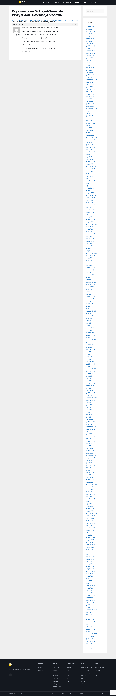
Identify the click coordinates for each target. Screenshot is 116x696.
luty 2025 (89, 70)
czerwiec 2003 (90, 622)
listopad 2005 (90, 595)
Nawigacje (55, 678)
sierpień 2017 (90, 287)
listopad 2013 (90, 395)
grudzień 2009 (90, 508)
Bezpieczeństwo (99, 667)
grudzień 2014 (90, 364)
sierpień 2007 (90, 576)
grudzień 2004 (90, 605)
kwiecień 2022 (90, 152)
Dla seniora (55, 675)
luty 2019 (89, 243)
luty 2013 (89, 417)
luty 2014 (89, 388)
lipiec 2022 (89, 145)
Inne (84, 2)
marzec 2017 (90, 299)
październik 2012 (91, 426)
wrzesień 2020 (90, 198)
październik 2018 (91, 253)
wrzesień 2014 (90, 371)
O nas (53, 693)
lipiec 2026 (89, 29)
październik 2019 (91, 224)
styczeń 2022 (90, 159)
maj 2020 (89, 207)
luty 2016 (89, 330)
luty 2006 (89, 590)
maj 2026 (89, 34)
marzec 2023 (90, 125)
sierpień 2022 (90, 142)
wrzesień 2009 (90, 516)
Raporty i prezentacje (86, 667)
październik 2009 (91, 513)
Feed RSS (80, 693)
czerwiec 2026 (90, 31)
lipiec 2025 (89, 58)
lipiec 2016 (89, 318)
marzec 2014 (90, 385)
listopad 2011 (90, 453)
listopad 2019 (90, 222)
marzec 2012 (90, 443)
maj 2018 (89, 265)
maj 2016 (89, 323)
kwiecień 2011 (90, 470)
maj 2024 (89, 92)
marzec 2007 (90, 583)
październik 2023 (91, 108)
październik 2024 (91, 80)
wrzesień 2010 (90, 487)
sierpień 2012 (90, 431)
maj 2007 (89, 581)
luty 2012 (89, 446)
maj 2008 (89, 554)
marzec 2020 (90, 212)
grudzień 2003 (90, 619)
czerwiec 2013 (90, 407)
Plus (68, 675)
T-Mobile (69, 673)
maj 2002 (89, 643)
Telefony (55, 670)
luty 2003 (89, 626)
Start (42, 2)
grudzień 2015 (90, 335)
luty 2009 (89, 532)
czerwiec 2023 (90, 118)
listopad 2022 (90, 135)
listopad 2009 (90, 511)
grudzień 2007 (90, 566)
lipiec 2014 (89, 376)
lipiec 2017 (89, 289)
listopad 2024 (90, 77)
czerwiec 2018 (90, 263)
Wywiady (83, 675)
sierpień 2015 (90, 345)
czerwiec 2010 (90, 494)
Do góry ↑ (104, 693)
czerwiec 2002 (90, 641)
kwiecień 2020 (90, 210)
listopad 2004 (90, 607)
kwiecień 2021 (90, 181)
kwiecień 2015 (90, 354)
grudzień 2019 (90, 219)
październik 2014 (91, 369)
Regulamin (70, 693)
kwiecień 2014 (90, 383)
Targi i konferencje (85, 673)
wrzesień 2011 (90, 458)
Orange (69, 667)
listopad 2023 (90, 106)
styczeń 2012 (90, 448)
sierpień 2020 (90, 200)
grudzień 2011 (90, 451)
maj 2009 (89, 525)
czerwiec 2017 (90, 292)
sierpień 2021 (90, 171)
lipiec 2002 (89, 639)
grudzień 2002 (90, 629)
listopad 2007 (90, 569)
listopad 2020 (90, 193)
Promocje (40, 667)
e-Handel (83, 681)
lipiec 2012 (89, 434)
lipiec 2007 (89, 578)
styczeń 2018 (90, 275)
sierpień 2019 (90, 229)
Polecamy (40, 670)
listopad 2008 (90, 540)
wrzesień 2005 (90, 600)
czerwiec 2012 (90, 436)
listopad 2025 (90, 48)
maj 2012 (89, 438)
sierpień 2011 (90, 460)
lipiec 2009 (89, 520)
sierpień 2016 (90, 316)
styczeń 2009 (90, 535)
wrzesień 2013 (90, 400)
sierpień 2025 (90, 55)
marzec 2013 (90, 414)
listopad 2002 (90, 631)
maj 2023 (89, 120)
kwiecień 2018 (90, 267)
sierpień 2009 (90, 518)
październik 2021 (91, 166)
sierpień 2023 (90, 113)
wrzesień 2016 (90, 313)
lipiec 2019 (89, 231)
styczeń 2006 (90, 593)
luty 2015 (89, 359)
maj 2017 (89, 294)
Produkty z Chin (57, 686)
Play (68, 670)
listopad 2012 (90, 424)
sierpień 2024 (90, 84)
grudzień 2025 (90, 46)
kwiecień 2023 (90, 123)
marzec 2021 (90, 183)
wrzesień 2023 (90, 111)
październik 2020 (91, 195)
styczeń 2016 (90, 332)
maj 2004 (89, 614)
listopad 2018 (90, 251)
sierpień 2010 (90, 489)
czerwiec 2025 (90, 60)
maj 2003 (89, 624)
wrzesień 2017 (90, 284)
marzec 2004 (90, 617)
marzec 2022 (90, 154)
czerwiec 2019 (90, 234)
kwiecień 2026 (90, 36)
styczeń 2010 (90, 506)
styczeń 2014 (90, 390)
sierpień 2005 (90, 602)
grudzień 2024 (90, 75)
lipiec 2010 (89, 491)
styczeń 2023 (90, 130)
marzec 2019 (90, 241)
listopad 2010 (90, 482)
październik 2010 (91, 484)
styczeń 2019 (90, 246)
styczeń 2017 (90, 304)
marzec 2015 (90, 357)
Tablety (54, 673)
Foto (96, 675)
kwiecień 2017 (90, 296)
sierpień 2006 (90, 588)
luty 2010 (89, 504)
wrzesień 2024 (90, 82)
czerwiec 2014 (90, 378)
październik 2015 (91, 340)
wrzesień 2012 (90, 429)
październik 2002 (91, 634)
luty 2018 (89, 272)
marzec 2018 (90, 270)
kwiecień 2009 (90, 528)
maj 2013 (89, 410)
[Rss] (10, 674)
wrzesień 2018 (90, 255)
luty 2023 (89, 128)
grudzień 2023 (90, 104)
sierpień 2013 (90, 402)
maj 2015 (89, 352)
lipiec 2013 (89, 405)
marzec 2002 (90, 646)
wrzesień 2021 (90, 169)
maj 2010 (89, 496)
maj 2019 (89, 236)
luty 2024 (89, 99)
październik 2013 (91, 398)
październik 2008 (91, 542)
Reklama (83, 684)
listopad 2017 (90, 279)
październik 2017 (91, 282)
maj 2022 (89, 149)
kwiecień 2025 (90, 65)
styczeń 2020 (90, 217)
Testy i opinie (56, 667)
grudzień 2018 (90, 248)
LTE (68, 681)
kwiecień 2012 (90, 441)
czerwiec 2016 (90, 320)
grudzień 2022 (90, 133)
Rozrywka (97, 670)
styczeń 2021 (90, 188)
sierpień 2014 (90, 373)
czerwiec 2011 (90, 465)
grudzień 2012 (90, 422)
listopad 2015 (90, 337)
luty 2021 (89, 186)
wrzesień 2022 (90, 140)
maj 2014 (89, 381)
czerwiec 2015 (90, 349)
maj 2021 (89, 178)
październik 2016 (91, 311)
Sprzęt (57, 2)
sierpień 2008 (90, 547)
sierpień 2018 (90, 258)
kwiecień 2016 (90, 325)
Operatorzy (67, 2)
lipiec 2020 (89, 202)
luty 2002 (89, 648)
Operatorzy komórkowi (37, 20)
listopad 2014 (90, 366)
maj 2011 (88, 467)
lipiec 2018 (89, 260)
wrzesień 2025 (90, 53)
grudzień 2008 (90, 537)
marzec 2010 (90, 501)
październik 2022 (91, 137)
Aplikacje (97, 673)
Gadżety (55, 684)
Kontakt (59, 693)
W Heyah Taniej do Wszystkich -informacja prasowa (61, 20)
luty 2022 (89, 157)
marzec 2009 (90, 530)
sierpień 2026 (90, 26)
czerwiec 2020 (90, 205)
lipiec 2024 (89, 87)
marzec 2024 (90, 96)
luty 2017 (89, 301)
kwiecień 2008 (90, 557)
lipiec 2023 (89, 116)
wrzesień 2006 (90, 586)
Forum (18, 20)
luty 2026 (89, 41)
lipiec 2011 (89, 463)
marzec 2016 (90, 328)
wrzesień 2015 (90, 342)
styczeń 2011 (90, 477)
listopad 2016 (90, 308)
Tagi (75, 693)
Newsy (48, 2)
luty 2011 (88, 475)
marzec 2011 (90, 472)
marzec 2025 (90, 67)
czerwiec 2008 (90, 552)
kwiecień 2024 (90, 94)
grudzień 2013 (90, 393)
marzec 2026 (90, 39)
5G (67, 678)
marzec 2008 (90, 559)
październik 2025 (91, 51)
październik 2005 (91, 598)
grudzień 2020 (90, 190)
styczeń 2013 (90, 419)
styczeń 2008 (90, 564)
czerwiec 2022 (90, 147)
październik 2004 (91, 610)
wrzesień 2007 (90, 573)
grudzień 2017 (90, 277)
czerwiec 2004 (90, 612)
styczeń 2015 (90, 361)
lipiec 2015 (89, 347)
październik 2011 (91, 455)
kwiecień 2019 (90, 239)
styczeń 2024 (90, 101)
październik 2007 (91, 571)
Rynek (77, 2)
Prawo (82, 678)
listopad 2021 (90, 164)
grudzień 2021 (90, 161)
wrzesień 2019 (90, 226)
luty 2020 (89, 214)
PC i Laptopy (56, 681)
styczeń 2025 (90, 72)
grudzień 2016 (90, 306)
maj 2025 (89, 63)
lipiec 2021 (89, 173)
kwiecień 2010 (90, 499)
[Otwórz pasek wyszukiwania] (95, 2)
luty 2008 (89, 561)
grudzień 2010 (90, 479)
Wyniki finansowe (85, 670)
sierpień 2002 (90, 636)
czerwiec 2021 (90, 176)
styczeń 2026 (90, 43)
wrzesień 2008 (90, 545)
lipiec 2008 (89, 549)
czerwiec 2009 (90, 523)
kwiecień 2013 (90, 412)
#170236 (74, 24)
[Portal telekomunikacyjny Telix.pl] (14, 664)
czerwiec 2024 (90, 89)
